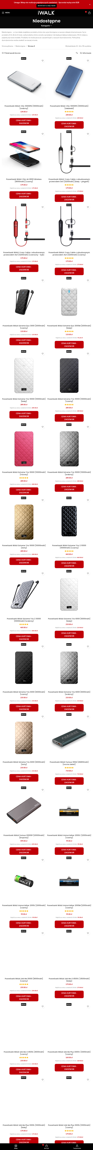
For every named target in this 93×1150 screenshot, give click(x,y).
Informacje (87, 53)
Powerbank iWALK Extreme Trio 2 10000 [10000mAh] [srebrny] (24, 620)
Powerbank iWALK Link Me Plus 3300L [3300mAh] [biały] (24, 1126)
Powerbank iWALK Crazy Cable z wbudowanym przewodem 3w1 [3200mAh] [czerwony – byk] (24, 253)
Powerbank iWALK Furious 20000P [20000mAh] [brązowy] (24, 836)
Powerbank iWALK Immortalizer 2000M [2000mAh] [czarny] (69, 906)
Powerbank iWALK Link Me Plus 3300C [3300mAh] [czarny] (69, 1053)
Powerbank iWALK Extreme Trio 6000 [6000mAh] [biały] (69, 620)
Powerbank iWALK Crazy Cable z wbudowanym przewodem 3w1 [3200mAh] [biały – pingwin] (69, 180)
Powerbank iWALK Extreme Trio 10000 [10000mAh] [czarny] (69, 400)
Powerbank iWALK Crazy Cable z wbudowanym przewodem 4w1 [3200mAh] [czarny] (69, 253)
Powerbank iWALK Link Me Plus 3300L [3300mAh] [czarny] (69, 1126)
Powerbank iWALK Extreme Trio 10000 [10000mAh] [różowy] (24, 473)
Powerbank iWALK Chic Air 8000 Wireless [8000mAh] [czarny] (24, 180)
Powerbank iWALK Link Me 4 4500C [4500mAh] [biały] (69, 979)
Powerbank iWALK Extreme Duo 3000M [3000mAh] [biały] (69, 327)
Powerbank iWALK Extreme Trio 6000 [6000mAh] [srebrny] (69, 693)
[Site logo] (46, 12)
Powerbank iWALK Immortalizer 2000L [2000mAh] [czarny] (24, 906)
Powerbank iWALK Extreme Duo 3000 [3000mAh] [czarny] (24, 327)
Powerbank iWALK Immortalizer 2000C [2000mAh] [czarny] (69, 836)
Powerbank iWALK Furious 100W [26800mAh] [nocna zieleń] (69, 763)
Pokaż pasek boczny (12, 53)
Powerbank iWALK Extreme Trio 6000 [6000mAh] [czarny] (24, 693)
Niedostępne (20, 46)
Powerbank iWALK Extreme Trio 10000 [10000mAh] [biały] (24, 400)
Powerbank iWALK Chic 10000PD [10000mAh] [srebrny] (24, 107)
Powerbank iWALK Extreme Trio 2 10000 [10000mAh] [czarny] (69, 546)
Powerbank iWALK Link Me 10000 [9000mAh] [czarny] (24, 979)
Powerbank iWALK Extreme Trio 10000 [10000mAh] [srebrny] (69, 473)
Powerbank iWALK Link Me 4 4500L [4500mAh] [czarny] (24, 1053)
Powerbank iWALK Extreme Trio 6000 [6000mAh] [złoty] (24, 763)
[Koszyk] (89, 12)
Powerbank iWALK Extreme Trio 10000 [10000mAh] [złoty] (24, 546)
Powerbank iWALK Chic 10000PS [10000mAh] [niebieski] (69, 107)
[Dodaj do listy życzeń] (42, 60)
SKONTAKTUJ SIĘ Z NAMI (46, 6)
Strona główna (7, 46)
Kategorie (45, 26)
